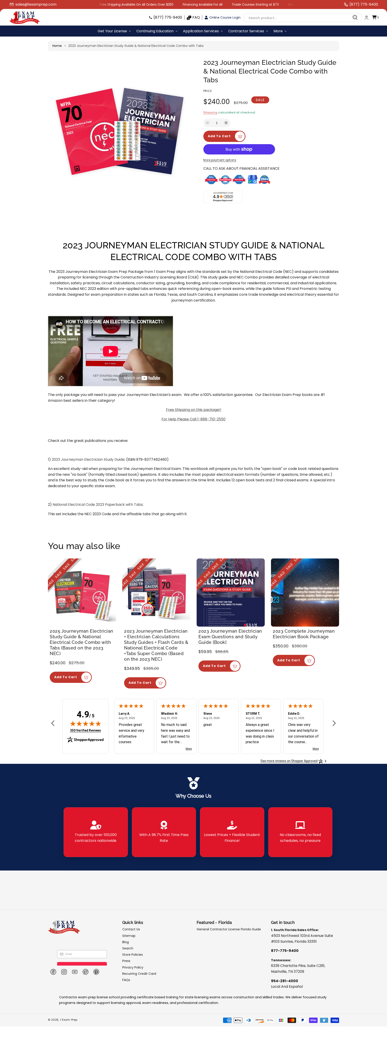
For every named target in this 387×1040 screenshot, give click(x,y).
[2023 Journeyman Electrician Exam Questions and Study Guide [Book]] (231, 592)
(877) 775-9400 (167, 17)
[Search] (355, 17)
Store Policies (132, 954)
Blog (125, 942)
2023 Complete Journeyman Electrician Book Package (304, 633)
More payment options (219, 160)
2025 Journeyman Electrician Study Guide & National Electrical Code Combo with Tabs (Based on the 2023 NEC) (81, 642)
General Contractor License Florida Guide (229, 929)
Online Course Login (225, 17)
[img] (85, 723)
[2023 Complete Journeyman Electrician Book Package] (305, 592)
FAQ (196, 17)
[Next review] (334, 723)
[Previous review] (53, 723)
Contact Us (131, 929)
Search (127, 948)
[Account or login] (366, 17)
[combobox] (302, 18)
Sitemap (128, 936)
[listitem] (96, 832)
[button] (375, 17)
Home (57, 45)
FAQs (126, 980)
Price (207, 91)
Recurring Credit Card (139, 973)
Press (126, 961)
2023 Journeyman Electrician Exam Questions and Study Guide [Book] (230, 636)
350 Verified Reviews (85, 730)
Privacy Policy (132, 967)
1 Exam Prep (68, 1020)
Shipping (210, 112)
